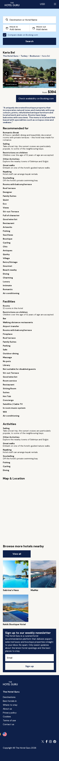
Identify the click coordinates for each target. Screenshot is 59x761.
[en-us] (4, 734)
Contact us (8, 724)
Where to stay (10, 705)
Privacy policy (9, 712)
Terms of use (9, 720)
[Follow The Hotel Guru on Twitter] (43, 741)
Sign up (29, 666)
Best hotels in (10, 701)
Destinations (9, 697)
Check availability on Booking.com (36, 98)
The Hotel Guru (11, 691)
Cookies (7, 716)
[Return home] (12, 4)
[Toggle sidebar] (55, 4)
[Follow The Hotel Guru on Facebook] (47, 741)
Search (29, 41)
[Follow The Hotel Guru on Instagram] (50, 741)
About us (7, 708)
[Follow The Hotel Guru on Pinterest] (54, 741)
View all (17, 553)
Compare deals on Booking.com (23, 35)
